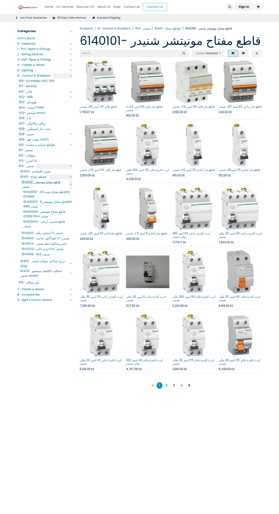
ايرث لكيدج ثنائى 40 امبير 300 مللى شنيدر (144, 362)
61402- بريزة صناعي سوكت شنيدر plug (42, 263)
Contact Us (155, 7)
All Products (26, 38)
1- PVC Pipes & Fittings (33, 49)
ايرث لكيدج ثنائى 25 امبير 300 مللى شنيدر (147, 171)
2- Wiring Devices (30, 54)
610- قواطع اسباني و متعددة (37, 145)
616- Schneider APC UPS (36, 81)
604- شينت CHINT (31, 107)
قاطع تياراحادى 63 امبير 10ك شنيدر (101, 233)
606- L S (25, 118)
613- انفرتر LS (28, 161)
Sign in (244, 7)
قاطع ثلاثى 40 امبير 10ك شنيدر (98, 107)
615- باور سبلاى (29, 282)
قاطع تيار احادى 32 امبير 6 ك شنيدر (193, 170)
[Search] (184, 53)
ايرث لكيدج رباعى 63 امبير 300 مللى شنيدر (191, 235)
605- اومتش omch (32, 113)
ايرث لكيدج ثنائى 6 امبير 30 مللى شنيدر (146, 298)
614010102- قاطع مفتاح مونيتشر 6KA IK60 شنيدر (47, 204)
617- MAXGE (28, 86)
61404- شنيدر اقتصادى (35, 171)
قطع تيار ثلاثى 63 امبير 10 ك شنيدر (100, 170)
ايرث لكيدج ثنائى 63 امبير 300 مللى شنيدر (193, 298)
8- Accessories (28, 294)
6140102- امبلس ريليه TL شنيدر (42, 233)
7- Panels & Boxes (30, 289)
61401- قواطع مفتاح (33, 177)
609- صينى (26, 134)
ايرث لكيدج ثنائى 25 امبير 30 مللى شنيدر (193, 362)
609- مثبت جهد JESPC (34, 139)
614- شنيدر (26, 166)
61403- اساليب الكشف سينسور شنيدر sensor (40, 273)
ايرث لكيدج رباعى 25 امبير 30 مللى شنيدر (101, 298)
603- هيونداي (27, 102)
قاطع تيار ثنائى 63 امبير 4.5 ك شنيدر (144, 108)
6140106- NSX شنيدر (36, 254)
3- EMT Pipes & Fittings (34, 59)
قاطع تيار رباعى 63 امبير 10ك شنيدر (240, 107)
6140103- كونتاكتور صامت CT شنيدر (45, 238)
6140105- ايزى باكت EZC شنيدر (42, 249)
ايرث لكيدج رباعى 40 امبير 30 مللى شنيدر (240, 235)
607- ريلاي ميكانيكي (32, 123)
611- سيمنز (26, 150)
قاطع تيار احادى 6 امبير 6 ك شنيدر (146, 233)
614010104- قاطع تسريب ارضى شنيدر (44, 223)
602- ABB (26, 97)
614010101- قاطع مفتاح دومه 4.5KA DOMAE (46, 194)
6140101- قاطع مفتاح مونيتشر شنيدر (41, 184)
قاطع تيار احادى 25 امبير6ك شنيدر (239, 170)
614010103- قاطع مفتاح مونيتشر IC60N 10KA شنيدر (44, 213)
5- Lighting (25, 70)
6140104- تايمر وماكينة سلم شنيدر (44, 243)
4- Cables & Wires (30, 65)
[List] (243, 53)
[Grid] (233, 53)
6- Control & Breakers (33, 75)
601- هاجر (25, 91)
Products (86, 28)
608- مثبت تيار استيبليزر (34, 129)
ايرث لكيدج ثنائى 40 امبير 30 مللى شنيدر (239, 298)
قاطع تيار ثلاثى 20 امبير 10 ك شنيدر (193, 107)
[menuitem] (49, 7)
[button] (229, 7)
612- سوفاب (27, 155)
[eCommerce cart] (258, 7)
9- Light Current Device (34, 300)
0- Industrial (26, 43)
